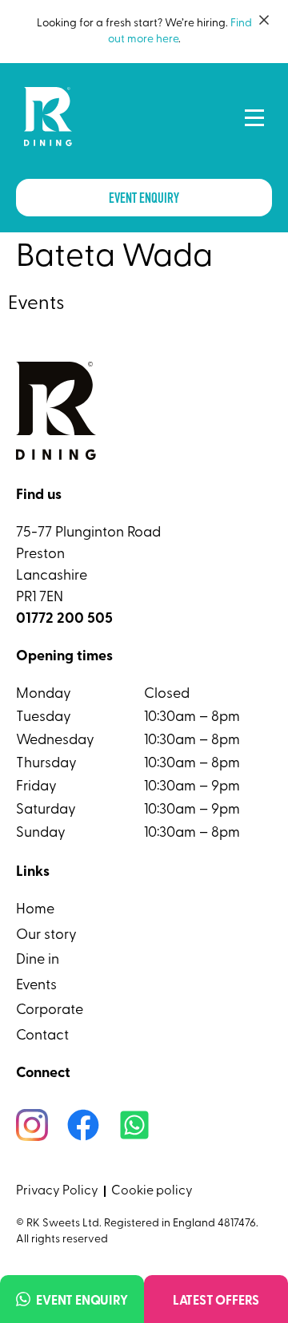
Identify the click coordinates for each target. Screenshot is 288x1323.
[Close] (264, 20)
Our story (46, 936)
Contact (42, 1036)
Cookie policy (152, 1191)
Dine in (37, 960)
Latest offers (216, 1301)
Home (35, 910)
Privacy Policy (57, 1191)
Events (36, 986)
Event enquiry (81, 1301)
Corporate (49, 1011)
